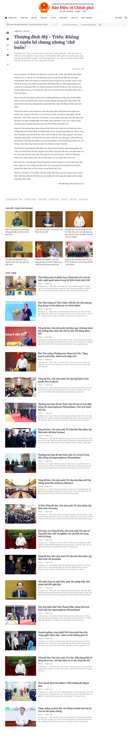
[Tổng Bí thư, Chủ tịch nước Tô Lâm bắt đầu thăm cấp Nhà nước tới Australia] (20, 564)
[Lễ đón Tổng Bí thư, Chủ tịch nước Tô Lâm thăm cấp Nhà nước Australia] (20, 514)
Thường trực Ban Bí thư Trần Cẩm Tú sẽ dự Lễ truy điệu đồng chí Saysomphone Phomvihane (63, 456)
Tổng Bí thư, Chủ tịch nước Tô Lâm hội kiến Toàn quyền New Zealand (63, 380)
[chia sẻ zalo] (7, 39)
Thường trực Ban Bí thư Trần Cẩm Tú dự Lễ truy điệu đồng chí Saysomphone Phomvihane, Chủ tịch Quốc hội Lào (65, 407)
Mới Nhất (118, 18)
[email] (100, 24)
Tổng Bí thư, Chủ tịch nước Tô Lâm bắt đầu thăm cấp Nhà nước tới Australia (65, 557)
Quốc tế (74, 18)
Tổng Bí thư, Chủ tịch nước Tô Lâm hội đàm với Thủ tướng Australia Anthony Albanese (64, 481)
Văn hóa (44, 18)
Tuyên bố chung (30, 199)
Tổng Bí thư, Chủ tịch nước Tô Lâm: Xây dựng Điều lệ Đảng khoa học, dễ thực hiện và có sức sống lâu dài (65, 659)
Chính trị (24, 18)
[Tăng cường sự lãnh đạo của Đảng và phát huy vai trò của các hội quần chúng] (20, 716)
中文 (84, 11)
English (78, 11)
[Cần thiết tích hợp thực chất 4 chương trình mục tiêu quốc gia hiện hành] (19, 249)
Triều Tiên (73, 199)
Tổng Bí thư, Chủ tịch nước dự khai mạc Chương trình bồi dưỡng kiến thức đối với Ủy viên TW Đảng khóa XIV (65, 331)
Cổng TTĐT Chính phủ (70, 24)
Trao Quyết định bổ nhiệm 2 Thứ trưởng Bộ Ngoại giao (63, 684)
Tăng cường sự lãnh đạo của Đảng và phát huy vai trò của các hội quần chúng (65, 709)
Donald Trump (54, 199)
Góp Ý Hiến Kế (86, 18)
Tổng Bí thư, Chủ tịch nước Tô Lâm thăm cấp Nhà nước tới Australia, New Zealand (30, 24)
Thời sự (27, 31)
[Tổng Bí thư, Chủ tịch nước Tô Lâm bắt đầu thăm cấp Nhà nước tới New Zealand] (20, 438)
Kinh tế (34, 18)
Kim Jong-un (83, 199)
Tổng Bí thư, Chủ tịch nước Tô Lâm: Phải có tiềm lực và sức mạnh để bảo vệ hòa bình (79, 262)
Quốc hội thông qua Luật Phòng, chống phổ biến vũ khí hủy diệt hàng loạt (17, 231)
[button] (53, 25)
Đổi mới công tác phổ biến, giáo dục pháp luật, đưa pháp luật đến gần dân (64, 583)
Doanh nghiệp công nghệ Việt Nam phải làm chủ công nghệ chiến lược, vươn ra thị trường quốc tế (63, 633)
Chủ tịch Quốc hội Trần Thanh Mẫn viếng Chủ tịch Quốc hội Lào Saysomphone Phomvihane (63, 608)
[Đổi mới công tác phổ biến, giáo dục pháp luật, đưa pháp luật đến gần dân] (20, 590)
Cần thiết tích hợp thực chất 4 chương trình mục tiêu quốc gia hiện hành (17, 262)
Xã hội (53, 18)
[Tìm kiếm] (126, 18)
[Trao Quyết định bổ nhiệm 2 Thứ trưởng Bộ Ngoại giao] (20, 691)
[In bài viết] (7, 55)
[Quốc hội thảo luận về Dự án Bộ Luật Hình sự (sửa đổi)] (49, 219)
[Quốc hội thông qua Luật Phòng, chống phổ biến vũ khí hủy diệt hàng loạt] (19, 219)
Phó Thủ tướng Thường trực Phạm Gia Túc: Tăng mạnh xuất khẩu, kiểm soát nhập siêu (63, 355)
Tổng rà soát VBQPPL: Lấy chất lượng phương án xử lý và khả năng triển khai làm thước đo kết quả (48, 262)
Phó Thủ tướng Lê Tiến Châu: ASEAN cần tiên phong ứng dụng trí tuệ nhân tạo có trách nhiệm (65, 304)
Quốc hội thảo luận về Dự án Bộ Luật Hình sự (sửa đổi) (49, 230)
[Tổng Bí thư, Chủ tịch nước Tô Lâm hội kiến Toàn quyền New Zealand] (20, 387)
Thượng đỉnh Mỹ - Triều (14, 199)
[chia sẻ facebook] (7, 32)
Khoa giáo (63, 18)
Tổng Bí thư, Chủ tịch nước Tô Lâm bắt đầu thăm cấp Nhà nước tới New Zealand (65, 431)
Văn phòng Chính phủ (89, 24)
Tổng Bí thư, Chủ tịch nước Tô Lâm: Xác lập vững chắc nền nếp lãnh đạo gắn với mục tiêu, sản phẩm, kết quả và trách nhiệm (79, 233)
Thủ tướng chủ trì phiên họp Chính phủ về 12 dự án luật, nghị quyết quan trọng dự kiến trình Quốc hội (64, 278)
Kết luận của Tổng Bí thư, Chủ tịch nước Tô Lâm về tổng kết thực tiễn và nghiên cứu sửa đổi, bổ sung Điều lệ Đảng (64, 534)
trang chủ (12, 18)
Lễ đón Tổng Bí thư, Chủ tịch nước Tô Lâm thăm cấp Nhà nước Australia (64, 507)
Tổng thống (42, 199)
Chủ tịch (64, 199)
